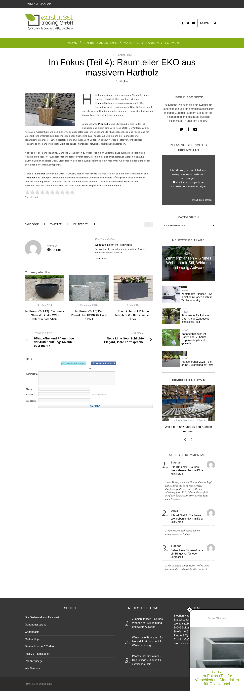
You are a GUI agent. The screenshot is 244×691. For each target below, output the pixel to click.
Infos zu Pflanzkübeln (37, 653)
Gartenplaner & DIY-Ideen (40, 646)
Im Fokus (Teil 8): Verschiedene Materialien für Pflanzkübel (217, 680)
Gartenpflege (32, 639)
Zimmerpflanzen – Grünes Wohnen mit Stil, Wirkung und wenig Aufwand (188, 263)
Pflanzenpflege (34, 661)
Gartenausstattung (35, 624)
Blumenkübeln (102, 103)
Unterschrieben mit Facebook (103, 363)
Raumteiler (39, 173)
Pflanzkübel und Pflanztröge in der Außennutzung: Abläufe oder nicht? (55, 339)
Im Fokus (217, 672)
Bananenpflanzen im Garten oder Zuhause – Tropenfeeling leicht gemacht (195, 338)
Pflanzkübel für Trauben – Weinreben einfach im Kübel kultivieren (187, 470)
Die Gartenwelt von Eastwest (188, 420)
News (188, 253)
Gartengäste (32, 631)
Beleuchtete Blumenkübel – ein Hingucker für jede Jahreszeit (187, 553)
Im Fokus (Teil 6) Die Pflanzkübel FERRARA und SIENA (89, 315)
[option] (44, 298)
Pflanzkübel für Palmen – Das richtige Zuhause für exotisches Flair (196, 318)
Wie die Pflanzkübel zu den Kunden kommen (188, 429)
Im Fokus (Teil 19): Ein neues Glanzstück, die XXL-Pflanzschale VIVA (44, 315)
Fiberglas (46, 177)
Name (29, 389)
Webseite (31, 400)
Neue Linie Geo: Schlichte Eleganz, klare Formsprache (124, 338)
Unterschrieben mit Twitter (73, 363)
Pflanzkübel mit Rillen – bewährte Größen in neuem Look (133, 315)
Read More (101, 258)
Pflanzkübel (104, 124)
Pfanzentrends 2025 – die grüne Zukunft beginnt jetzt (197, 363)
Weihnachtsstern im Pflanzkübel (113, 244)
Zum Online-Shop (39, 4)
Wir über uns (32, 668)
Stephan (124, 81)
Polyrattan (30, 177)
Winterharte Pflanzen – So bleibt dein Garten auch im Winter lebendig (196, 297)
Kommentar (32, 373)
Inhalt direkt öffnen (202, 200)
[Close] (189, 609)
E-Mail (29, 394)
